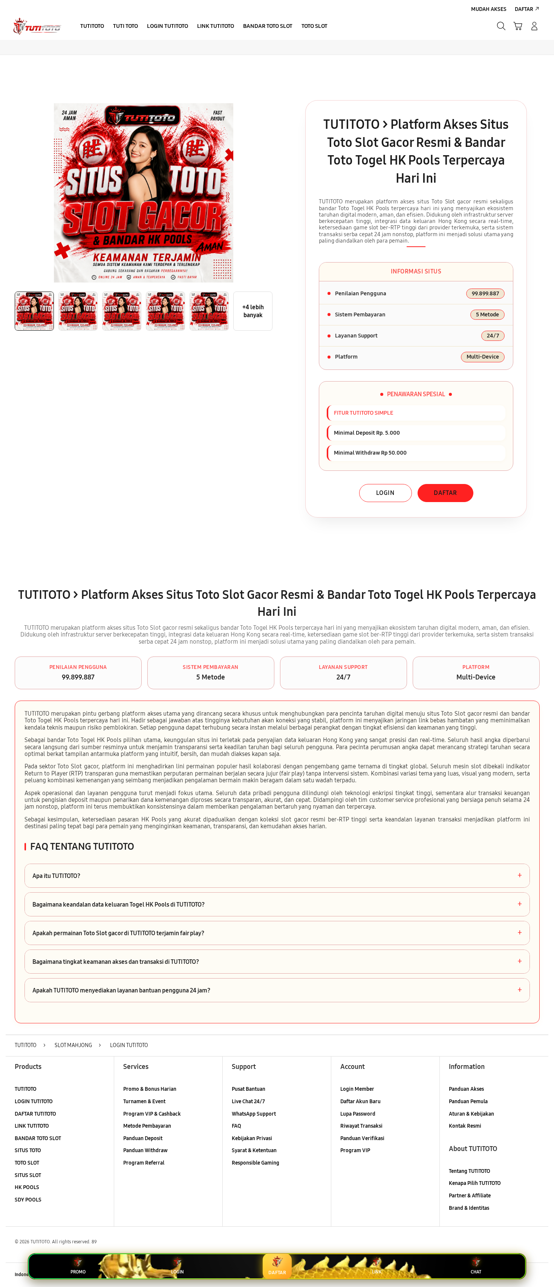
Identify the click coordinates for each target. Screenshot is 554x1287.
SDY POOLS (28, 1200)
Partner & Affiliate (470, 1195)
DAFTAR (445, 492)
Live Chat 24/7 (248, 1101)
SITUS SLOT (28, 1175)
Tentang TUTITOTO (469, 1171)
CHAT (476, 1272)
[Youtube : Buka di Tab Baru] (534, 1274)
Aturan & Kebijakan (471, 1114)
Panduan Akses (466, 1089)
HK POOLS (27, 1187)
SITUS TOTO (28, 1150)
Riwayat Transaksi (361, 1126)
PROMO (78, 1272)
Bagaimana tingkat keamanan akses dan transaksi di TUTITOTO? (277, 961)
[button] (518, 26)
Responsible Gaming (255, 1163)
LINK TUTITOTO (32, 1126)
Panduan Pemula (468, 1101)
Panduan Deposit (142, 1138)
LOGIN (385, 492)
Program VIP (355, 1150)
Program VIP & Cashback (152, 1114)
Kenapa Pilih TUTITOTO (475, 1183)
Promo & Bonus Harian (149, 1089)
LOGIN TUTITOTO (34, 1101)
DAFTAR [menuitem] (524, 9)
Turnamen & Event (144, 1101)
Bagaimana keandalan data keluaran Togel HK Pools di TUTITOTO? (277, 904)
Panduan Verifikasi (362, 1138)
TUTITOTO (26, 1089)
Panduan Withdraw (145, 1150)
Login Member (357, 1089)
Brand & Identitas (469, 1208)
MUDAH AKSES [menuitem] (489, 9)
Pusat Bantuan (248, 1089)
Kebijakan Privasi (252, 1138)
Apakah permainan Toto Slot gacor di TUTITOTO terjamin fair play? (277, 933)
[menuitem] (92, 26)
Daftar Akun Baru (360, 1101)
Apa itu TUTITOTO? (277, 876)
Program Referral (143, 1163)
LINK (376, 1272)
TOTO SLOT (27, 1163)
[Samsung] (38, 26)
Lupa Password (357, 1114)
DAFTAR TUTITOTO (35, 1114)
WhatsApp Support (254, 1114)
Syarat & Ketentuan (254, 1150)
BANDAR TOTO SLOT (38, 1138)
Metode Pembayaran (147, 1126)
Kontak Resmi (465, 1126)
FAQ (236, 1126)
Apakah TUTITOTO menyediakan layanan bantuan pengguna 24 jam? (277, 990)
